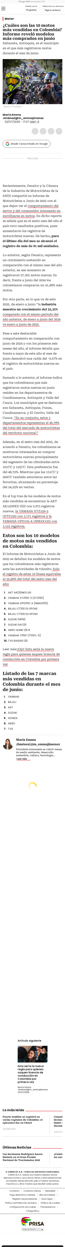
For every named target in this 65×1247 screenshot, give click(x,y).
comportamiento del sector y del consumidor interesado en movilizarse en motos (31, 211)
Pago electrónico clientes (22, 1195)
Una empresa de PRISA (32, 1221)
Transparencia (47, 1207)
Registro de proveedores (24, 1199)
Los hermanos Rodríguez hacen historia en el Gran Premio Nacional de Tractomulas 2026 (22, 1157)
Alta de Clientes (47, 1195)
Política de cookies (50, 1203)
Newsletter (50, 1191)
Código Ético (32, 1211)
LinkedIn (51, 131)
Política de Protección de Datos (21, 1203)
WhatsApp (59, 131)
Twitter (43, 131)
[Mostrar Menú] (3, 8)
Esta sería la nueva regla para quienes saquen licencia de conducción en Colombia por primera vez (31, 1074)
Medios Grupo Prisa (32, 1229)
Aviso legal (46, 1199)
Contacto (14, 1191)
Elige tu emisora (52, 10)
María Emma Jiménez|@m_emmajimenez (23, 116)
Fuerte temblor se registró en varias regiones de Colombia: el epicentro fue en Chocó (22, 1119)
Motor (9, 19)
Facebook (35, 131)
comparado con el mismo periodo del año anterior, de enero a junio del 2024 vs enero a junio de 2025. (31, 319)
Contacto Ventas (32, 1191)
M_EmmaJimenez (46, 118)
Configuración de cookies (23, 1207)
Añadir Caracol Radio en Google (29, 143)
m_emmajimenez (50, 118)
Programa (31, 10)
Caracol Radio (16, 9)
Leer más (22, 758)
